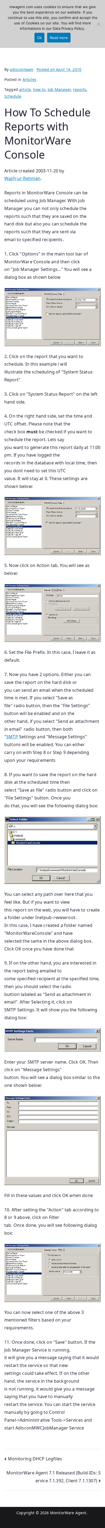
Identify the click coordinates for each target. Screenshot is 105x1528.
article (25, 89)
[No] (98, 24)
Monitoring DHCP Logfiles (35, 1459)
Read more (59, 37)
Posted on (59, 69)
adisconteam (21, 69)
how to (39, 89)
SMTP (12, 737)
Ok (39, 37)
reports (79, 89)
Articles (29, 79)
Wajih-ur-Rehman (22, 178)
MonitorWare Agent (68, 1512)
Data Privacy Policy (68, 28)
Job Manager (59, 89)
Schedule (12, 96)
